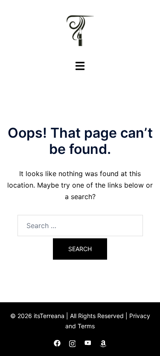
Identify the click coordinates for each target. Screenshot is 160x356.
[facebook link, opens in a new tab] (57, 342)
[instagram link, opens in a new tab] (72, 342)
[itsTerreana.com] (80, 29)
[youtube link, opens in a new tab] (87, 342)
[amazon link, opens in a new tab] (103, 342)
